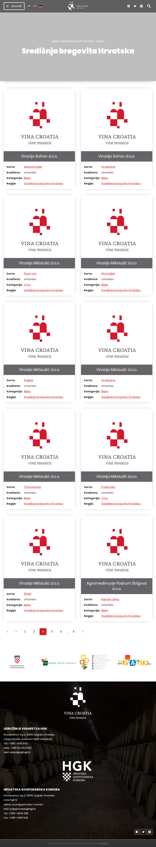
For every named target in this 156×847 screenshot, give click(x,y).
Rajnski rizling (110, 599)
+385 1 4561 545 (18, 818)
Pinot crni (30, 274)
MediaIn (103, 843)
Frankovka (108, 487)
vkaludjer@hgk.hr (20, 752)
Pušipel (28, 380)
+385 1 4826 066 (18, 813)
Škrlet (27, 594)
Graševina (108, 167)
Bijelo (27, 178)
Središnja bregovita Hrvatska (43, 183)
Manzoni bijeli (33, 167)
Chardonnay (32, 487)
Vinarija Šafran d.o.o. (39, 156)
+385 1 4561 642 (18, 743)
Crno (27, 285)
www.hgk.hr (10, 800)
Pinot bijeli (108, 274)
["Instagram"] (141, 6)
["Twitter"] (135, 6)
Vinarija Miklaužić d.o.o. (39, 263)
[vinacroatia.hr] (78, 6)
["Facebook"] (128, 6)
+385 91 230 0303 (21, 748)
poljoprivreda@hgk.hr (23, 809)
